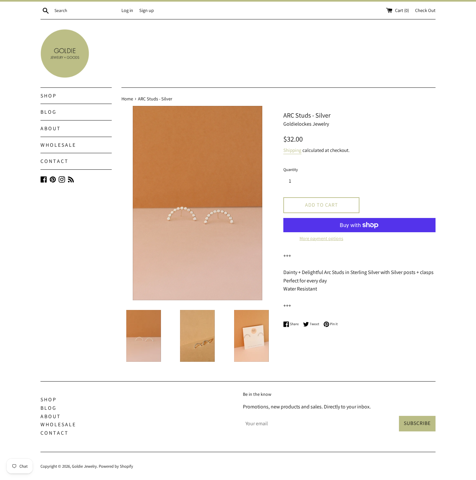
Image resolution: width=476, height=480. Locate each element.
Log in (127, 10)
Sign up (146, 10)
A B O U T (50, 128)
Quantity (290, 169)
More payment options (321, 238)
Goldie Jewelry (84, 466)
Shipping (292, 150)
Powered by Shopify (116, 466)
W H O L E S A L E (57, 145)
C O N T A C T (54, 161)
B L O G (48, 112)
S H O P (48, 95)
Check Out (425, 10)
